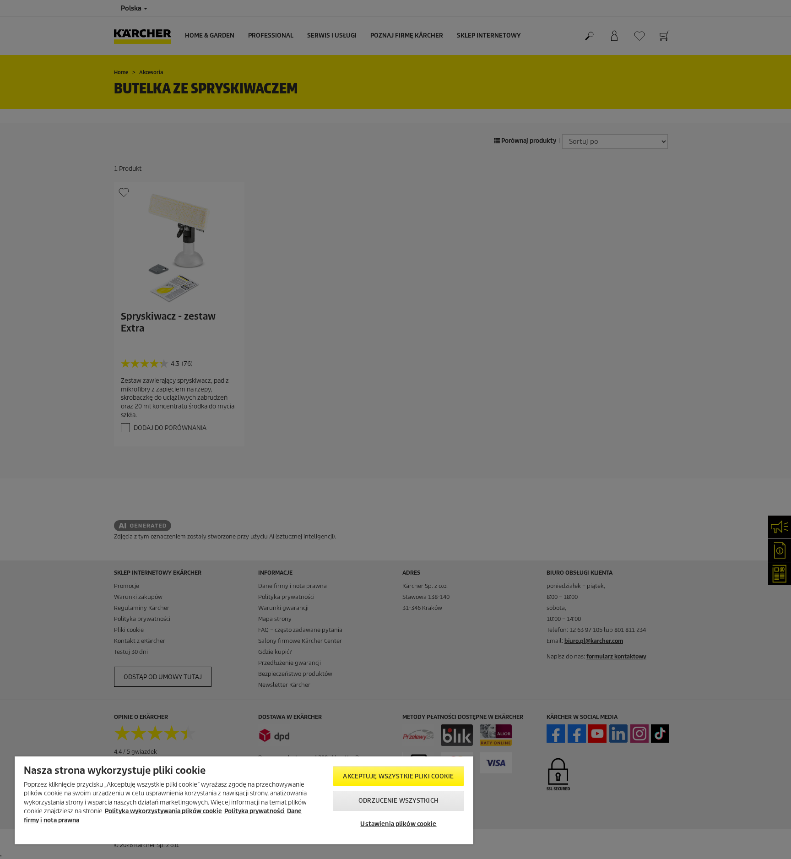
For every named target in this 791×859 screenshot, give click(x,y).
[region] (244, 800)
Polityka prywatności (254, 811)
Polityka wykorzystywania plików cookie (163, 811)
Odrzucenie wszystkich (398, 801)
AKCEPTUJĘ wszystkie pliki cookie (398, 776)
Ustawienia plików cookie (398, 824)
